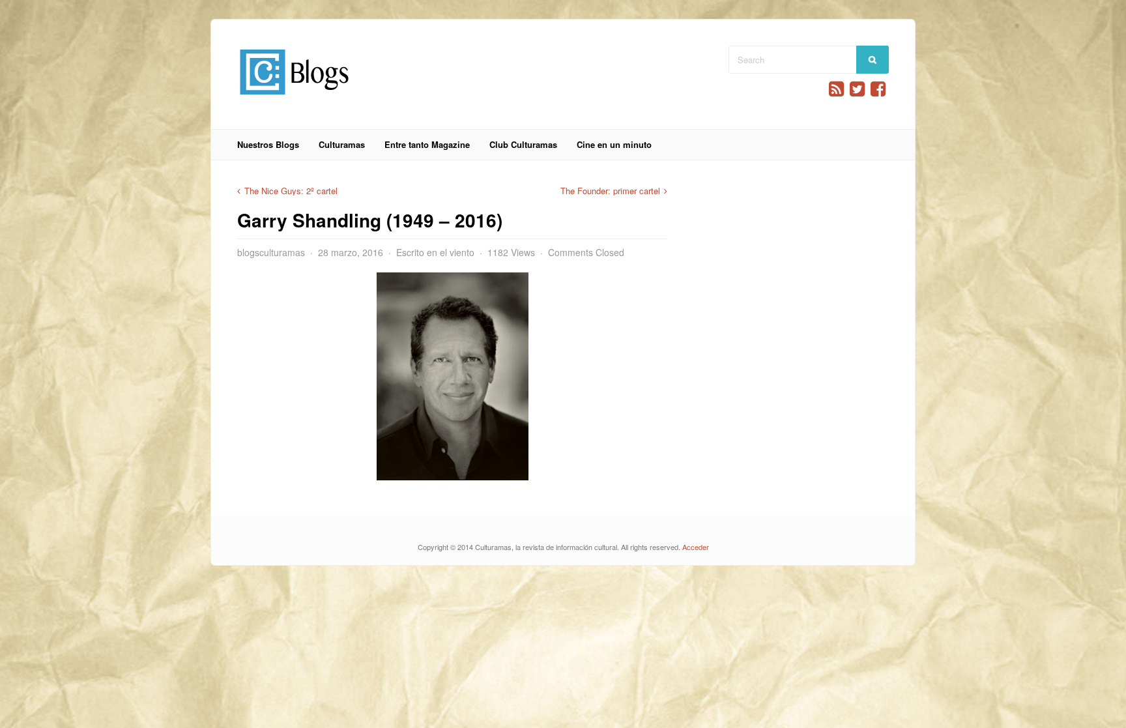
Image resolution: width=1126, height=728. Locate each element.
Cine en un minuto (614, 144)
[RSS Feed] (836, 89)
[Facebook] (878, 89)
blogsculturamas (271, 252)
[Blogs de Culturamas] (294, 99)
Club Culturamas (523, 144)
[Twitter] (857, 89)
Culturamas (342, 144)
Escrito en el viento (435, 252)
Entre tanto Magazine (427, 144)
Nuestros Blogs (268, 144)
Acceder (695, 547)
